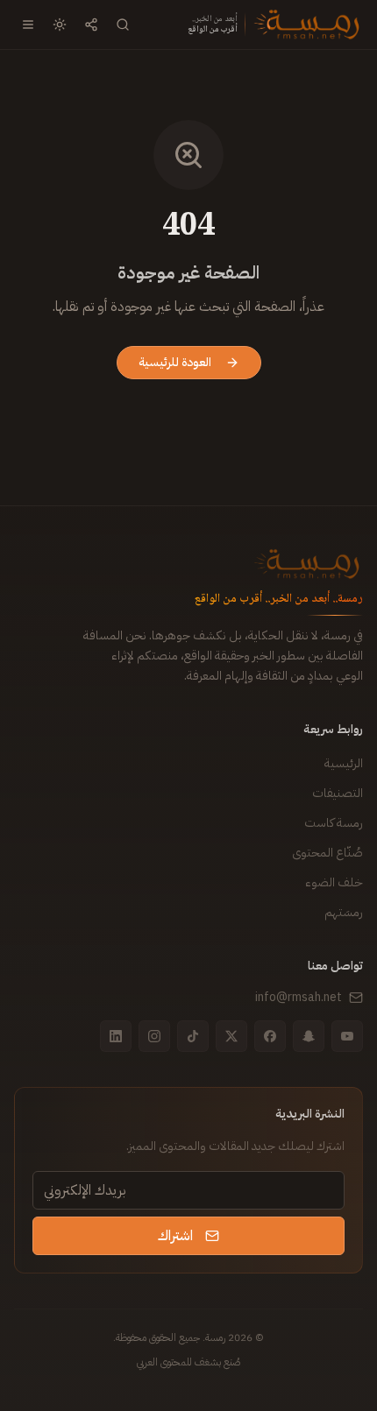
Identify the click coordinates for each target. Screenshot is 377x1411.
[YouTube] (347, 1036)
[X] (231, 1036)
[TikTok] (193, 1036)
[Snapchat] (308, 1036)
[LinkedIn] (116, 1036)
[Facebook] (270, 1036)
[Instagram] (154, 1036)
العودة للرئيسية (175, 362)
